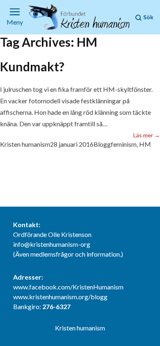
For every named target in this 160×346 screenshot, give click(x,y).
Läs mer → (146, 135)
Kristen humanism (25, 144)
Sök (147, 17)
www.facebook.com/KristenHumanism (68, 287)
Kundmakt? (32, 66)
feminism (124, 144)
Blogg (102, 144)
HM (145, 144)
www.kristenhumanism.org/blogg (60, 296)
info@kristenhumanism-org (51, 244)
